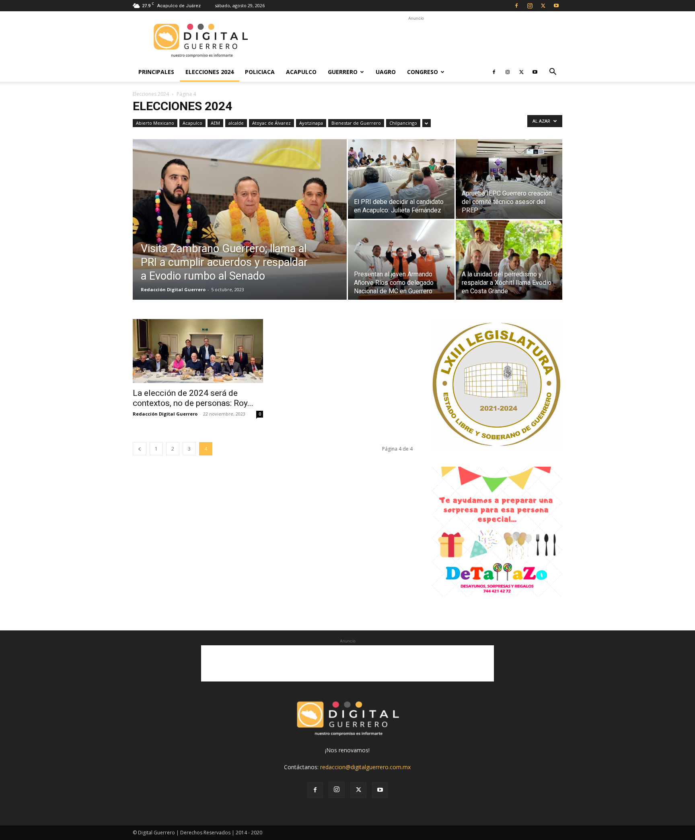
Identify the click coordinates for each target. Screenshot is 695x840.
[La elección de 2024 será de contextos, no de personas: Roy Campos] (198, 351)
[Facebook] (516, 5)
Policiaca (260, 72)
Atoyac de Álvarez (271, 123)
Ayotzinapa (311, 123)
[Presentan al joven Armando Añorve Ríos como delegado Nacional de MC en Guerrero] (401, 260)
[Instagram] (530, 5)
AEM (215, 123)
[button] (552, 72)
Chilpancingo (403, 123)
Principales (156, 72)
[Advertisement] (415, 41)
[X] (543, 5)
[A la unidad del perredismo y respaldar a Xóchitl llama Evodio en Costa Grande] (509, 260)
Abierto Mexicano (155, 123)
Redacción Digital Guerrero (173, 289)
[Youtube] (556, 5)
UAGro (386, 72)
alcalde (236, 123)
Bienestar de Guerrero (356, 123)
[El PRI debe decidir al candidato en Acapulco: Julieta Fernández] (401, 178)
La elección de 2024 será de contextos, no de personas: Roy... (193, 398)
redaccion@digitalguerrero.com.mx (365, 767)
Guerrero (343, 72)
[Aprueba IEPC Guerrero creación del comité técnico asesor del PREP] (509, 178)
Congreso (422, 72)
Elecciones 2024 (209, 72)
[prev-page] (139, 448)
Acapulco (301, 72)
